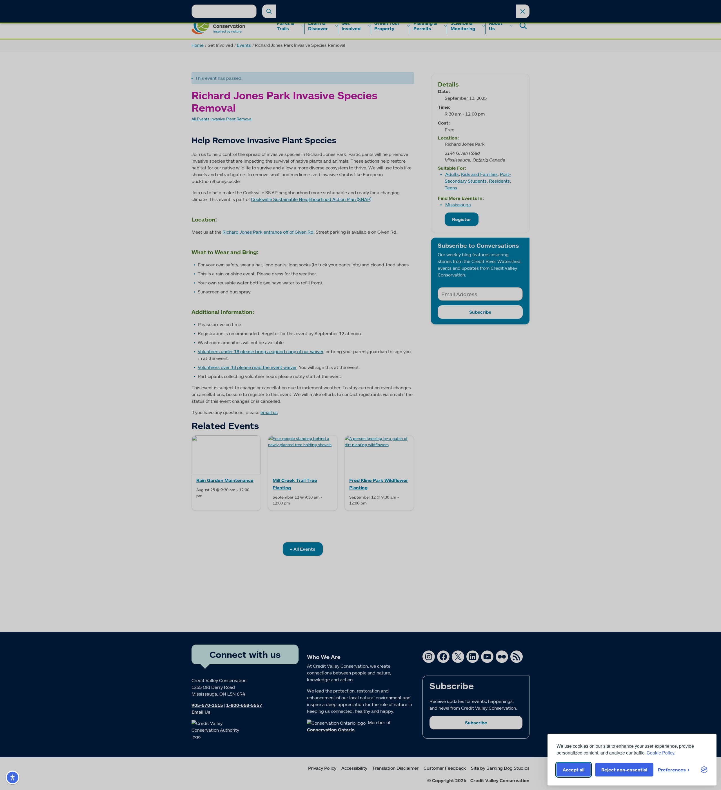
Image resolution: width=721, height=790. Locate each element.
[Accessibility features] (12, 777)
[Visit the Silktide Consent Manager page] (704, 769)
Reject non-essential (624, 770)
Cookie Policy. (661, 752)
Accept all (573, 770)
